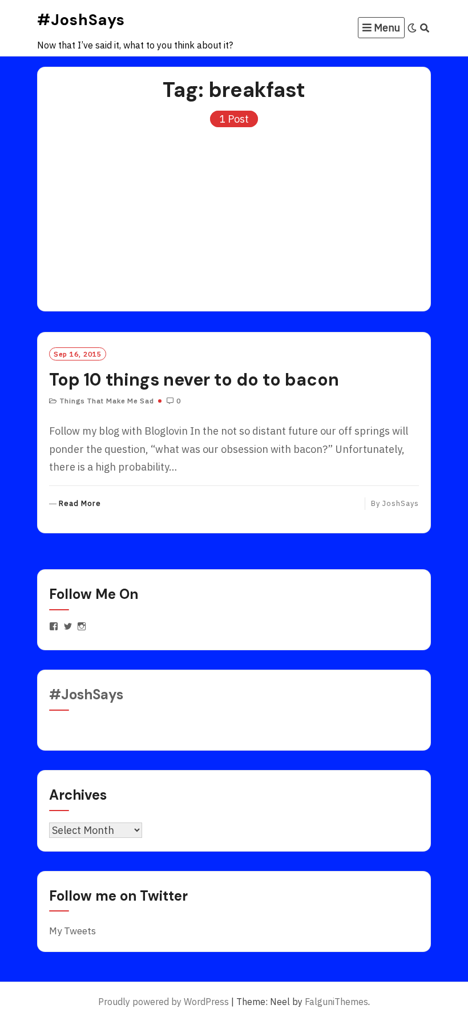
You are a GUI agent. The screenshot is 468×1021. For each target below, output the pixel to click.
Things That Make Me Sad (107, 400)
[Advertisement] (234, 214)
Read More (80, 504)
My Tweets (72, 931)
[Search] (425, 28)
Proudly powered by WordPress (163, 1001)
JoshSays (400, 503)
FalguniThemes (336, 1001)
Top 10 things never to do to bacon (194, 379)
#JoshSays (81, 20)
